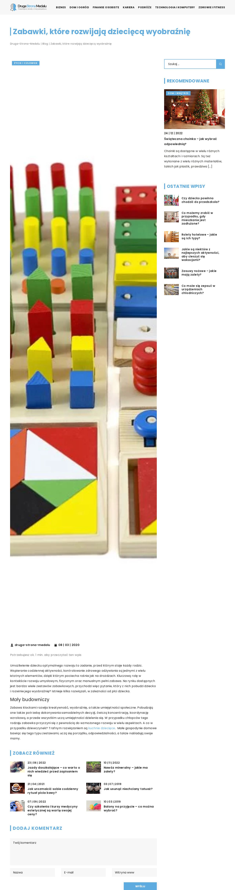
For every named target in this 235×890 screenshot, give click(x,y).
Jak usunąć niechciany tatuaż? (128, 789)
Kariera (128, 7)
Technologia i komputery (175, 7)
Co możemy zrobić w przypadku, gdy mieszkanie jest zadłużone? (197, 218)
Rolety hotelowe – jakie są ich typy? (199, 236)
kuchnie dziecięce (101, 728)
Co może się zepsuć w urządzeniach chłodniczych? (198, 289)
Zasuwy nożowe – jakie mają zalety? (199, 273)
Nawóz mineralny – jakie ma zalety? (126, 770)
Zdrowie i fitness (211, 7)
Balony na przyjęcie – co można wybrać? (129, 809)
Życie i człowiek (25, 63)
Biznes (61, 7)
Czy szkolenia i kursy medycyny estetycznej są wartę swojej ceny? (53, 810)
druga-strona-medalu (32, 645)
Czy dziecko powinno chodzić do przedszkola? (200, 200)
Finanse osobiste (106, 7)
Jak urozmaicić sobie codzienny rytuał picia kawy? (53, 791)
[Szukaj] (220, 64)
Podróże (144, 7)
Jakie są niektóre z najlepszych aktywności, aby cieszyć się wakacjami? (200, 255)
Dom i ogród (79, 7)
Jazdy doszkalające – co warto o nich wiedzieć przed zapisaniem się (54, 771)
